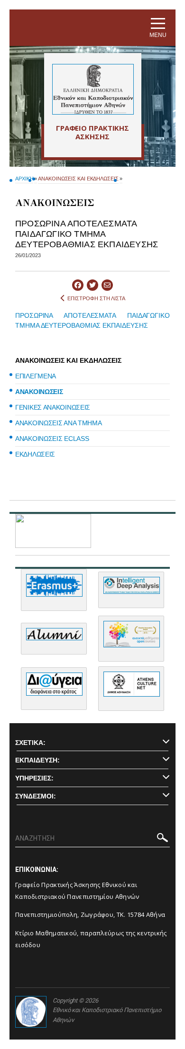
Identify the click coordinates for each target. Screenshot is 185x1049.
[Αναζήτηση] (162, 839)
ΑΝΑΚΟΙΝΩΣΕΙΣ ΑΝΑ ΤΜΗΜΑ (58, 423)
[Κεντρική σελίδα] (92, 89)
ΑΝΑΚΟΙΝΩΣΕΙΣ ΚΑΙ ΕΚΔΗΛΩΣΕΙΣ (78, 178)
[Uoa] (30, 1012)
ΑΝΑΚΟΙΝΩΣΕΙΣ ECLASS (52, 438)
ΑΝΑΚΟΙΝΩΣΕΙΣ (39, 391)
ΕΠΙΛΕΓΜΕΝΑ (35, 376)
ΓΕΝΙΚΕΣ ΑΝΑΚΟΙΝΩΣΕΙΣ (52, 407)
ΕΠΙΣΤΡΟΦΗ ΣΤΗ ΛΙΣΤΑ (96, 298)
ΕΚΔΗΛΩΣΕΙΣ (35, 454)
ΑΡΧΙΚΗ (24, 178)
